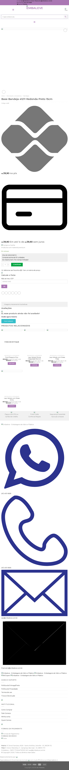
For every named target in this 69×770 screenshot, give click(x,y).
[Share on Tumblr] (19, 292)
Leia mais (12, 363)
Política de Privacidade (9, 689)
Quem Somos (6, 720)
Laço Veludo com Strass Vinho (12, 399)
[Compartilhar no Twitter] (9, 292)
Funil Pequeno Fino (11, 357)
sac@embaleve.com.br (9, 618)
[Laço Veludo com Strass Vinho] (11, 382)
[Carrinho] (66, 9)
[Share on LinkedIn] (15, 292)
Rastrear (22, 4)
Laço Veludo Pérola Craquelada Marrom (34, 358)
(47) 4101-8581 (6, 493)
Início (3, 96)
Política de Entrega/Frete (10, 685)
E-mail (34, 1)
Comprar (17, 264)
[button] (10, 270)
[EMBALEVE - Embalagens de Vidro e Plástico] (34, 9)
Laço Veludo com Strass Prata (57, 358)
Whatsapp (25, 2)
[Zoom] (3, 92)
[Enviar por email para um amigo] (12, 292)
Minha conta (5, 717)
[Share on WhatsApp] (3, 292)
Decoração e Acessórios (14, 96)
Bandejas (26, 96)
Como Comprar (6, 710)
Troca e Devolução (8, 696)
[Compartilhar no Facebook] (6, 292)
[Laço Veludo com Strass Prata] (57, 341)
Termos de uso (6, 692)
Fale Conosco (6, 713)
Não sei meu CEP (7, 278)
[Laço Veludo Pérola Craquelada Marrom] (34, 341)
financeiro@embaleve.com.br (12, 668)
